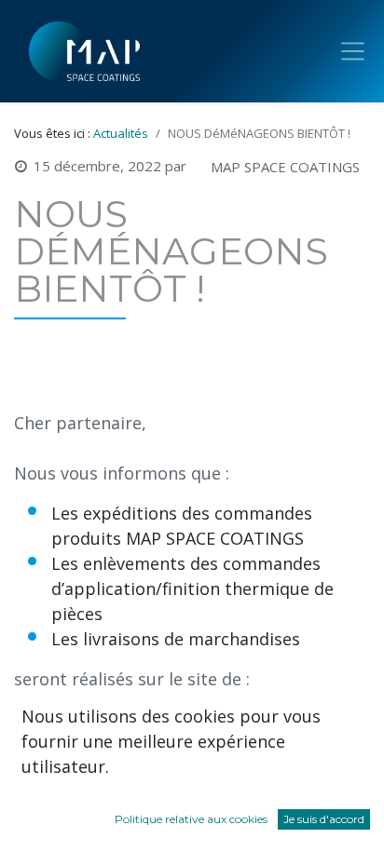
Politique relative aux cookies (191, 819)
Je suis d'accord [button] (323, 819)
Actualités (120, 133)
